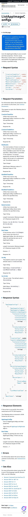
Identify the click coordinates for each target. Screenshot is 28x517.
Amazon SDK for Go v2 (10, 484)
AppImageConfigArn (17, 308)
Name (19, 383)
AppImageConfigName (18, 310)
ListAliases (14, 507)
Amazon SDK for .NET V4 (11, 479)
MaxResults (10, 78)
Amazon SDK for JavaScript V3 (12, 488)
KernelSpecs (17, 377)
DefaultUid (19, 330)
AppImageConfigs (12, 304)
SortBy (8, 87)
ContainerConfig (19, 314)
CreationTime (15, 338)
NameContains (10, 83)
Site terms (10, 515)
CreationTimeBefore (13, 76)
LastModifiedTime (17, 390)
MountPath (18, 332)
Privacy (4, 515)
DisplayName (22, 381)
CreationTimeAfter (12, 74)
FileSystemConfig (19, 327)
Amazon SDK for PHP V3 (11, 493)
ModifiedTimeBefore (13, 82)
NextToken (9, 85)
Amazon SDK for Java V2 (11, 486)
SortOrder (9, 89)
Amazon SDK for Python (11, 495)
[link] (20, 13)
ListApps (11, 505)
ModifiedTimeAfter (12, 80)
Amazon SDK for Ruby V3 (11, 497)
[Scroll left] (17, 5)
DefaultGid (19, 329)
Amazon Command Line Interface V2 (14, 477)
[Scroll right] (27, 5)
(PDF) (19, 48)
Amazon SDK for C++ (10, 482)
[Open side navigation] (2, 9)
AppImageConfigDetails (18, 426)
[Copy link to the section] (2, 67)
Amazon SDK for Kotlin (10, 491)
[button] (6, 32)
